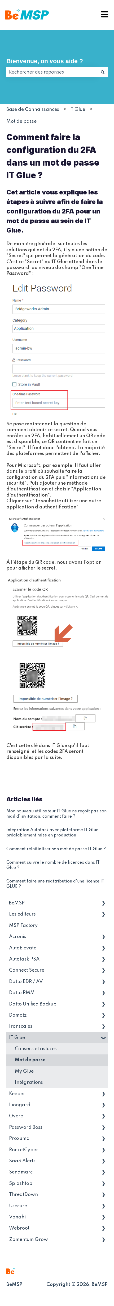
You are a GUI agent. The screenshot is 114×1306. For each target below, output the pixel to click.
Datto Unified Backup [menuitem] (32, 1004)
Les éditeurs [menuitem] (22, 914)
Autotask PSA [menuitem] (24, 959)
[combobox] (52, 72)
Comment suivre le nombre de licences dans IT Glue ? (53, 865)
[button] (103, 903)
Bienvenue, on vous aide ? (44, 61)
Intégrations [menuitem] (29, 1082)
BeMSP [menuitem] (17, 903)
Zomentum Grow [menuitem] (28, 1239)
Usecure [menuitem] (18, 1206)
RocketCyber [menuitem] (23, 1150)
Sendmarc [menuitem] (21, 1172)
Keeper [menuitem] (17, 1093)
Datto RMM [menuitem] (22, 992)
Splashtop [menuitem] (20, 1183)
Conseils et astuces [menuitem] (36, 1048)
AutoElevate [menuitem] (22, 948)
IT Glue (77, 109)
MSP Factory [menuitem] (23, 925)
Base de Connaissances (32, 109)
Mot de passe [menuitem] (30, 1060)
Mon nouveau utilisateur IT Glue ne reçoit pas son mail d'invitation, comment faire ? (56, 814)
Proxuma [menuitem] (19, 1138)
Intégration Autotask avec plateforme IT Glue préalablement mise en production (52, 833)
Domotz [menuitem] (18, 1015)
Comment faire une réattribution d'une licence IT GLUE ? (55, 884)
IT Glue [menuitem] (17, 1037)
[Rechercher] (103, 72)
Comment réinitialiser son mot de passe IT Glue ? (56, 849)
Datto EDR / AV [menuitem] (26, 981)
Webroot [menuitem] (19, 1228)
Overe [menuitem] (16, 1116)
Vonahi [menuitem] (17, 1217)
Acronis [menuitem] (17, 936)
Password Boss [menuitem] (25, 1127)
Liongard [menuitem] (19, 1105)
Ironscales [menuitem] (20, 1026)
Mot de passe (21, 121)
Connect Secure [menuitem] (26, 970)
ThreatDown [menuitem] (23, 1194)
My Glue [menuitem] (24, 1071)
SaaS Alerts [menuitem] (22, 1161)
